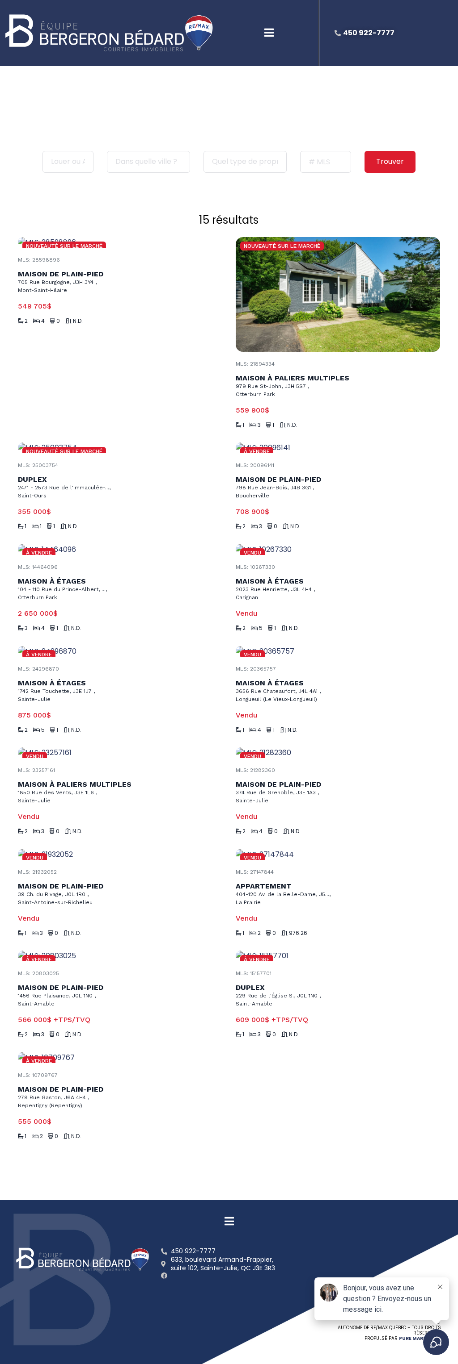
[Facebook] (164, 1275)
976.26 (298, 933)
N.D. (78, 321)
